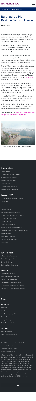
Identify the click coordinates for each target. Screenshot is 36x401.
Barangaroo (4, 201)
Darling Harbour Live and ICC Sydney (13, 215)
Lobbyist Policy (6, 320)
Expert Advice (7, 168)
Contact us (5, 328)
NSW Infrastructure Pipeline (10, 276)
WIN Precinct (5, 242)
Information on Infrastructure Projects (13, 289)
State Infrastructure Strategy (10, 174)
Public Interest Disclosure (9, 323)
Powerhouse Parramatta (8, 224)
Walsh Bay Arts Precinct (8, 236)
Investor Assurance (9, 253)
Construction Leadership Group (11, 282)
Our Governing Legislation (9, 314)
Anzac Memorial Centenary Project (12, 198)
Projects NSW (7, 195)
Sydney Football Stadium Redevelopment (14, 230)
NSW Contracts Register (9, 334)
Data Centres (5, 183)
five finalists (29, 77)
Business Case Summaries (9, 265)
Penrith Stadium (6, 221)
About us (5, 304)
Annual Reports (6, 317)
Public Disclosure (6, 331)
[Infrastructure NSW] (10, 3)
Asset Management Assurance (11, 259)
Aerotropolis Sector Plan (9, 180)
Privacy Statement (7, 346)
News (3, 299)
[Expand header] (33, 3)
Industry (4, 270)
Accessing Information (8, 351)
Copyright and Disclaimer (9, 348)
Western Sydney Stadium (9, 239)
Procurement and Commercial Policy (12, 286)
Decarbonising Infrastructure (10, 186)
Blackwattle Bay (6, 209)
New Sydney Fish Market (9, 218)
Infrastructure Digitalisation (9, 189)
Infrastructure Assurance (9, 256)
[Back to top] (18, 385)
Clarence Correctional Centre (10, 212)
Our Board (4, 311)
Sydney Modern (6, 233)
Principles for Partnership (9, 279)
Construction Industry (8, 273)
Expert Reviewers (7, 262)
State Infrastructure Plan (9, 177)
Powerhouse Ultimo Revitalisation (12, 227)
